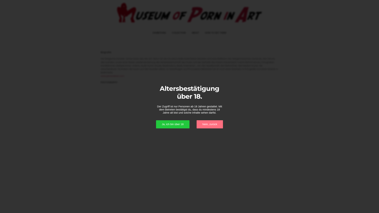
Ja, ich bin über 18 (173, 124)
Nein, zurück (209, 124)
